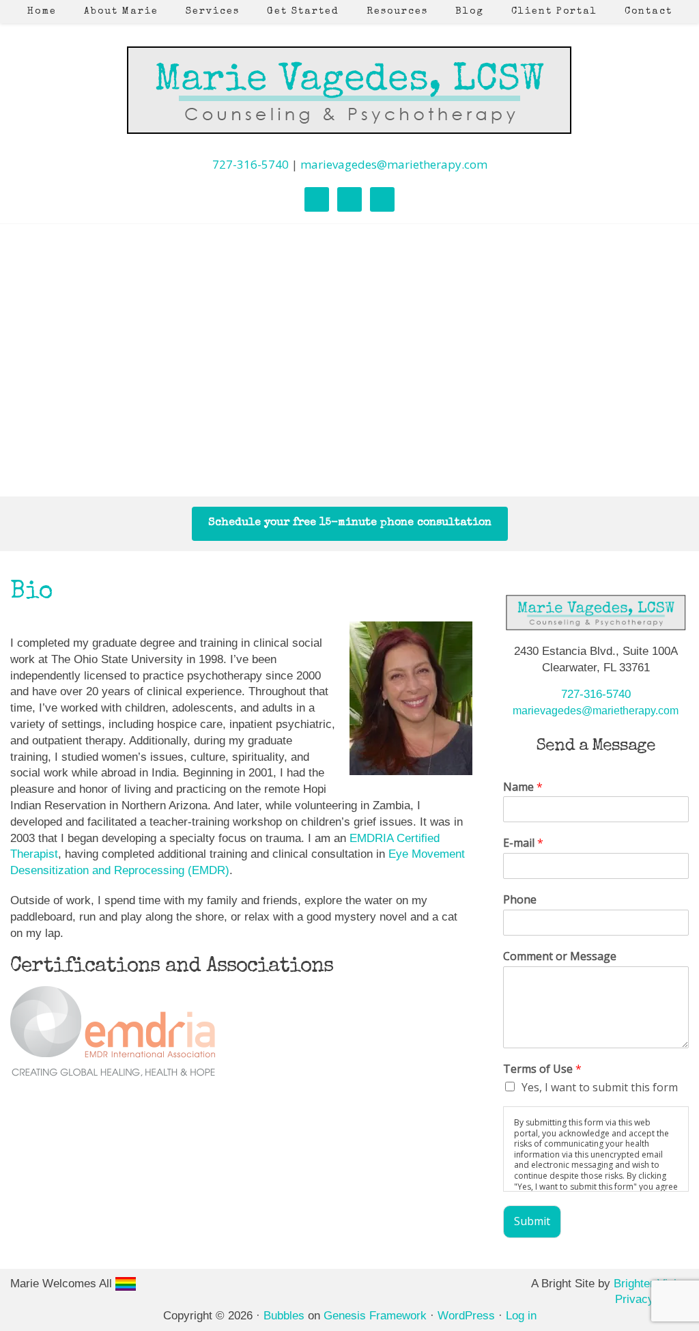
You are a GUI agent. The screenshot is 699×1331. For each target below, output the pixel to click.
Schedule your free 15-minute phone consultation (349, 523)
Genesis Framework (375, 1315)
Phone (520, 900)
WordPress (466, 1315)
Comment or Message (559, 956)
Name (523, 787)
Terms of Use (542, 1069)
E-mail (523, 843)
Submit (532, 1221)
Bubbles (283, 1315)
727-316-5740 (250, 164)
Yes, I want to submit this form (600, 1087)
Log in (521, 1315)
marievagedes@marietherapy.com (393, 164)
